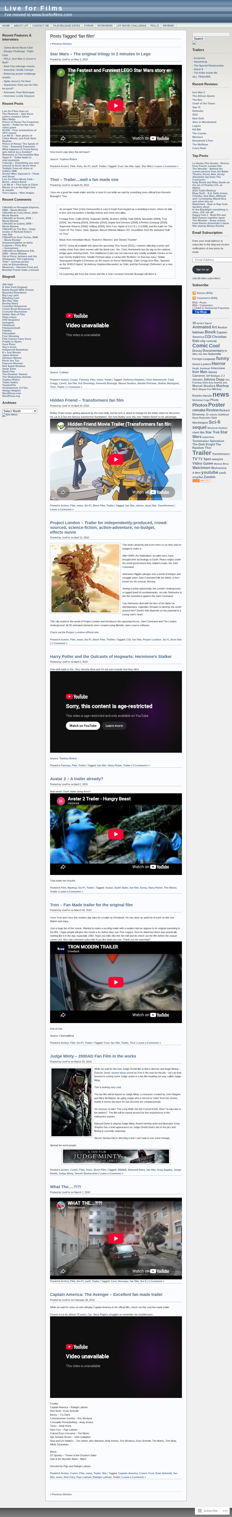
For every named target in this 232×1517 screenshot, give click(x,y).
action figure (204, 323)
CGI (208, 337)
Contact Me (40, 25)
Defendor (197, 111)
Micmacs (197, 137)
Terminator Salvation (208, 441)
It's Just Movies (11, 352)
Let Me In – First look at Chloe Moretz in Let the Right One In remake (20, 187)
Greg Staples (164, 1169)
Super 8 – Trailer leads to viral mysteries (16, 158)
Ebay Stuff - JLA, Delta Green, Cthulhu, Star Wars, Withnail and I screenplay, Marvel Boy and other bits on (210, 197)
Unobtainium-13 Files (15, 387)
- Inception (198, 58)
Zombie (209, 477)
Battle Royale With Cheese (18, 289)
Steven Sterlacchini (86, 1173)
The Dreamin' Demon (14, 374)
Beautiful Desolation (14, 292)
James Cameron (204, 373)
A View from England (14, 287)
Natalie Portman (147, 383)
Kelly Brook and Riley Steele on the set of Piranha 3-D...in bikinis (211, 185)
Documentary (213, 350)
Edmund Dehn (136, 1169)
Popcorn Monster (12, 363)
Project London (152, 639)
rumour (223, 414)
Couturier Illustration (14, 311)
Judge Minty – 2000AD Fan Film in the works (93, 1056)
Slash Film (8, 371)
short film (198, 432)
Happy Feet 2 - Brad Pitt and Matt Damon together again (209, 216)
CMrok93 (7, 207)
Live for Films (34, 8)
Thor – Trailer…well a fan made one (84, 179)
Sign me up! (202, 269)
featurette (214, 354)
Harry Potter (115, 765)
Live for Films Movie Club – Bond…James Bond (18, 180)
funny (222, 358)
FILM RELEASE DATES (66, 25)
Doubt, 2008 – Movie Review (17, 219)
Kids (79, 166)
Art (214, 327)
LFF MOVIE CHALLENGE (131, 25)
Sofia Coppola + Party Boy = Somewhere (17, 245)
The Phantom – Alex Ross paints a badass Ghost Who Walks (17, 116)
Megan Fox (205, 389)
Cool (214, 346)
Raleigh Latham (102, 1477)
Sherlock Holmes (217, 428)
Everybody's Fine (202, 140)
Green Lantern (201, 364)
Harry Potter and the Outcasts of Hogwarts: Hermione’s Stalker (111, 656)
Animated (201, 327)
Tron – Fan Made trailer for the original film (91, 905)
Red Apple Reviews (13, 366)
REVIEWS (168, 25)
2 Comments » (141, 765)
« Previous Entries (61, 43)
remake (198, 410)
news (221, 394)
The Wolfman (200, 144)
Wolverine (219, 468)
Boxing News (10, 303)
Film (72, 166)
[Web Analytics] (201, 481)
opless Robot (69, 159)
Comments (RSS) (207, 298)
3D (194, 323)
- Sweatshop (199, 61)
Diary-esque (9, 317)
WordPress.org (11, 396)
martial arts (220, 382)
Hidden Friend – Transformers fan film (87, 400)
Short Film (99, 505)
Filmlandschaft (11, 328)
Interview (218, 368)
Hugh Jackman (201, 368)
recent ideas (118, 1072)
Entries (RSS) (205, 293)
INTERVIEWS (105, 25)
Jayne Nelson (10, 355)
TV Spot (204, 459)
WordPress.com (11, 393)
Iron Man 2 (198, 92)
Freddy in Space (12, 341)
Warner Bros (221, 463)
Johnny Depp (214, 379)
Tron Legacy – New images (18, 192)
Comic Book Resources (16, 309)
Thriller (110, 639)
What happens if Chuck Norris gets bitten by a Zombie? (20, 150)
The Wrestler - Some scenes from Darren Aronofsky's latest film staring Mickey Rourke (210, 223)
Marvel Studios (203, 386)
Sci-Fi (87, 166)
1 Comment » (74, 387)
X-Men (196, 472)
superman (208, 437)
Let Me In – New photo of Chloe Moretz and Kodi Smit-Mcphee (19, 138)
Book (210, 332)
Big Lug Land (10, 295)
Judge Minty (66, 1173)
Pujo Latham (84, 1477)
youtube (209, 472)
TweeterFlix (9, 385)
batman (198, 332)
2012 (195, 114)
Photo (214, 400)
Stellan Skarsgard (168, 383)
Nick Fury (69, 1477)
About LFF (21, 25)
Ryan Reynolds (201, 417)
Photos (200, 405)
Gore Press (8, 344)
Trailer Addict (10, 382)
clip (203, 341)
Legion (196, 126)
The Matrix (170, 887)
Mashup (222, 386)
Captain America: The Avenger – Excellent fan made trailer (106, 1294)
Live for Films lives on (15, 111)
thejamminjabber (12, 242)
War (104, 1473)
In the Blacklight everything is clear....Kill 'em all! (210, 211)
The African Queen (203, 96)
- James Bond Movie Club (17, 47)
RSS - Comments (202, 305)
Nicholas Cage (201, 400)
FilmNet (7, 330)
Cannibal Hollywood (14, 306)
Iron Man (199, 372)
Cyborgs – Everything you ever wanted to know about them (20, 164)
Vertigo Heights (11, 390)
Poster (216, 405)
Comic (200, 346)
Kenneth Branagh (106, 383)
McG (195, 389)
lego (137, 166)
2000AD (122, 1169)
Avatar (222, 327)
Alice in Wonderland (204, 122)
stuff (94, 166)
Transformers (221, 454)
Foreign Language (203, 359)
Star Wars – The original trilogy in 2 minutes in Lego (100, 54)
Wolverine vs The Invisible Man (20, 154)
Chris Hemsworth (156, 379)
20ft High (7, 284)
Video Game (202, 463)
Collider (64, 372)
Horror (219, 363)
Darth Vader (121, 887)
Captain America (128, 1473)
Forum (88, 25)
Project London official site (82, 632)
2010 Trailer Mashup (204, 190)
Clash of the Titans (203, 103)
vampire (217, 459)
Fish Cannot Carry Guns (16, 338)
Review (212, 410)
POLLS (154, 25)
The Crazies (199, 133)
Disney (197, 350)
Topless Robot (11, 379)
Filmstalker (8, 333)
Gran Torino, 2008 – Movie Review (20, 238)
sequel (199, 427)
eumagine (8, 322)
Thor (208, 447)
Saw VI (196, 107)
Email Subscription (207, 233)
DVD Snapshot (11, 319)
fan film (203, 354)
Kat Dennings (86, 383)
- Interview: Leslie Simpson (18, 96)
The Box (197, 99)
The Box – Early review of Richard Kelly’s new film (18, 232)
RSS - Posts (199, 302)
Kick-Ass (208, 382)
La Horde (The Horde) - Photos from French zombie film (210, 164)
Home (6, 25)
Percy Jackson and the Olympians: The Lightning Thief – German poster (19, 259)
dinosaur (123, 1281)
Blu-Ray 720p (10, 300)
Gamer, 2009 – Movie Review (17, 225)
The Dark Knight (203, 444)
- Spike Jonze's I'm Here (16, 81)
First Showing (10, 336)
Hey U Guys (9, 347)
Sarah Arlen (9, 368)
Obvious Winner (12, 358)
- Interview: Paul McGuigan (18, 92)
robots (213, 414)
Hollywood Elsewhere (15, 349)
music (207, 395)
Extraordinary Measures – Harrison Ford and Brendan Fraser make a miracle (20, 267)
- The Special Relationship (208, 65)
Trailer (201, 452)
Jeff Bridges (213, 375)
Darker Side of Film (13, 314)
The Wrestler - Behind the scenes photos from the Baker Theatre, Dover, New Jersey (210, 171)
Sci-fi (214, 422)
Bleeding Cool (10, 298)
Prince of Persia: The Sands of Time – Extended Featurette (20, 145)
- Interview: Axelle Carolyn (18, 69)
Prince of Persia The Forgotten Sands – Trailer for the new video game (20, 125)
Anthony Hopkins (133, 379)
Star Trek (212, 432)
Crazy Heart (199, 148)
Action (65, 166)
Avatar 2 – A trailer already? (76, 779)
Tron (132, 1042)
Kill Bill (196, 129)
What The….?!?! (65, 1187)
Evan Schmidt (163, 1473)
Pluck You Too (10, 360)
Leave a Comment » (167, 166)
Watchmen (201, 468)
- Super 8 (197, 69)
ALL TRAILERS (201, 76)
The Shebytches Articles (16, 377)
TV (195, 459)
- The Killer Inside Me (204, 72)
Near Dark (198, 118)
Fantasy (84, 379)
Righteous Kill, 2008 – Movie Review (18, 252)
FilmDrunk (8, 325)
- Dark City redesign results (18, 66)
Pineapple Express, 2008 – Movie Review (20, 208)
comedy (211, 341)
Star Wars (147, 166)
